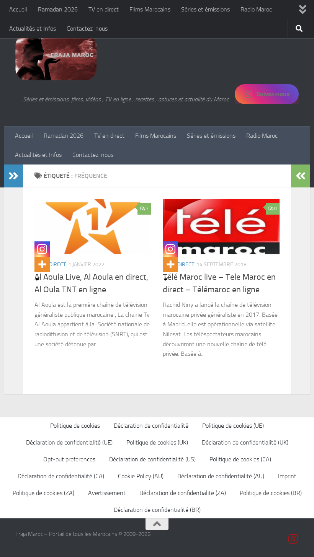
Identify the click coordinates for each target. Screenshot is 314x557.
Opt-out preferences (69, 459)
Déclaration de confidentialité (151, 425)
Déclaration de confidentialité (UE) (69, 442)
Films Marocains (149, 9)
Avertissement (107, 493)
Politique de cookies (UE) (233, 425)
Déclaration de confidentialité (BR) (157, 509)
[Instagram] (42, 249)
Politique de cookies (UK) (157, 442)
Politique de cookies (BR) (271, 493)
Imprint (287, 476)
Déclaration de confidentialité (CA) (61, 476)
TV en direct (103, 9)
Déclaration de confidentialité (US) (152, 459)
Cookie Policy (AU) (141, 476)
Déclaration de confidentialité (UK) (245, 442)
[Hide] (37, 279)
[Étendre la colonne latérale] (13, 175)
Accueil (18, 9)
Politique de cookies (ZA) (43, 493)
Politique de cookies (75, 425)
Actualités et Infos (32, 28)
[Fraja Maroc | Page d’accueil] (55, 57)
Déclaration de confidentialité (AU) (220, 476)
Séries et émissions (205, 9)
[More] (42, 264)
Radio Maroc (256, 9)
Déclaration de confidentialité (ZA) (182, 493)
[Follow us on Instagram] (293, 539)
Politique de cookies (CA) (240, 459)
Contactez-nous (87, 28)
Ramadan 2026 (58, 9)
